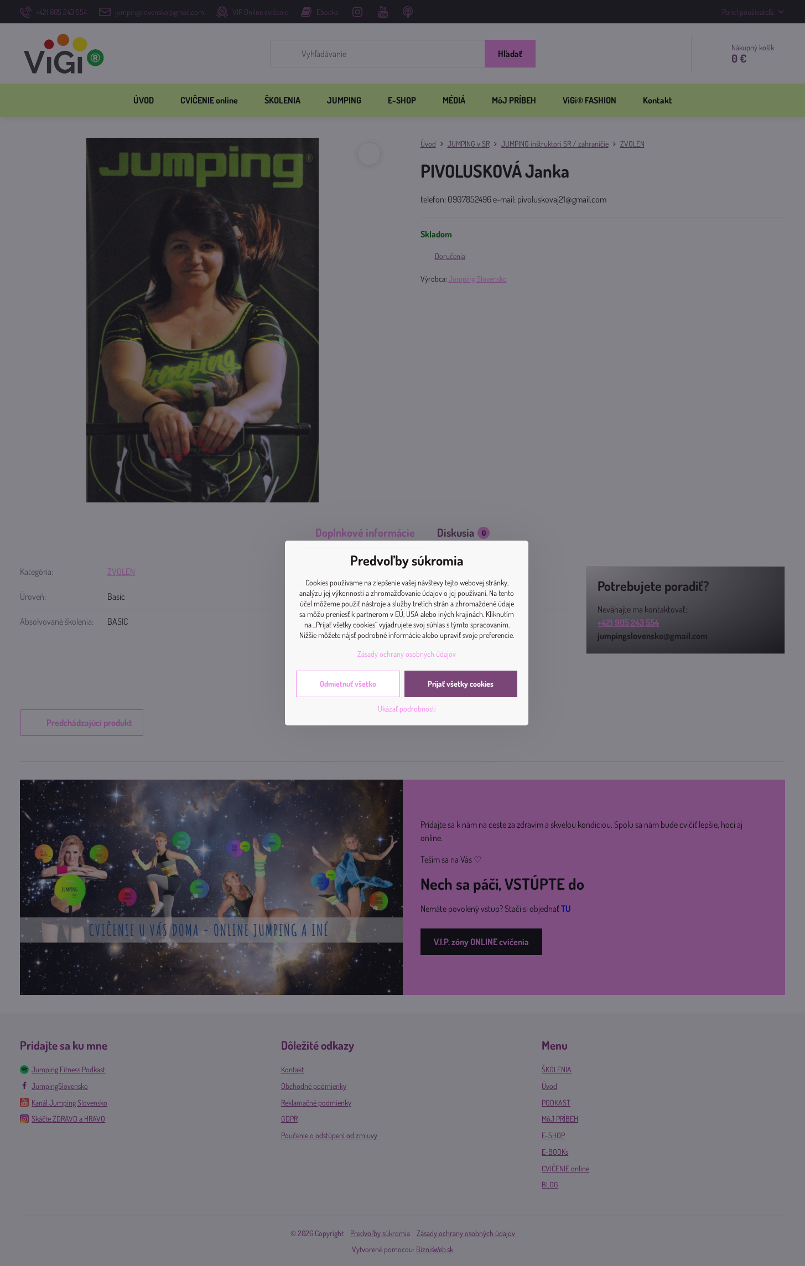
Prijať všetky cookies (461, 683)
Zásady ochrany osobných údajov (406, 653)
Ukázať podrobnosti (407, 708)
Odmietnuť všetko (348, 683)
